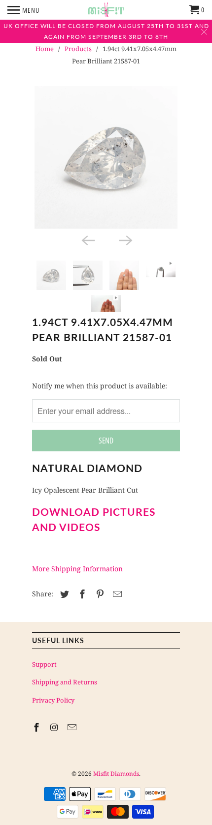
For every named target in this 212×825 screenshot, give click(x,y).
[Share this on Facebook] (81, 594)
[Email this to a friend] (116, 594)
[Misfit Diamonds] (106, 10)
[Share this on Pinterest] (98, 594)
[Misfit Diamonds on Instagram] (55, 727)
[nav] (23, 10)
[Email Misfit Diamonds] (73, 727)
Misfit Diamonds (116, 773)
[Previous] (87, 239)
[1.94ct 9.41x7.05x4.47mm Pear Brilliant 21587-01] (106, 157)
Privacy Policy (53, 700)
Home (44, 48)
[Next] (125, 239)
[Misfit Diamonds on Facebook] (37, 727)
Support (44, 664)
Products (78, 48)
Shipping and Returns (64, 682)
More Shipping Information (77, 568)
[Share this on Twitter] (63, 594)
